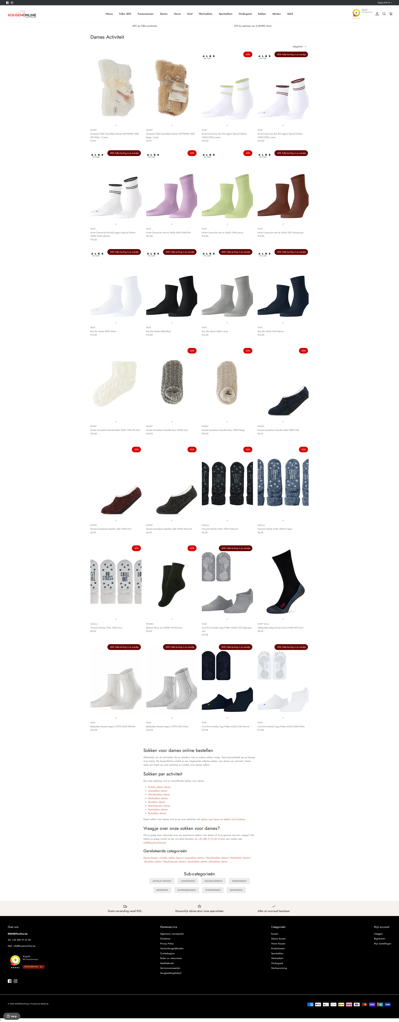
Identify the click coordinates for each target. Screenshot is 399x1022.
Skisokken (162, 890)
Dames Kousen (278, 938)
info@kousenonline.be (154, 842)
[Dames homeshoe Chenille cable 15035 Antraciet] (171, 482)
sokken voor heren (210, 819)
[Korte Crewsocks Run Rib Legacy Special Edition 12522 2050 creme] (283, 87)
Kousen (274, 933)
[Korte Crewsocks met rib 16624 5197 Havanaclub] (283, 186)
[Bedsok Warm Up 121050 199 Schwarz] (171, 581)
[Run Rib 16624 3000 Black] (171, 285)
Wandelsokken (213, 881)
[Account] (376, 14)
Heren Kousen (278, 943)
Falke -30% (125, 14)
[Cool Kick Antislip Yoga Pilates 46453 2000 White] (283, 680)
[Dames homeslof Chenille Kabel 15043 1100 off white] (116, 384)
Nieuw (109, 14)
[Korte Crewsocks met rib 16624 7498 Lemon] (227, 186)
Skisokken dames (156, 802)
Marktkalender (167, 963)
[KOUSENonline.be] (21, 13)
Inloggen (378, 933)
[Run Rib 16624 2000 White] (116, 285)
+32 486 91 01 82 (207, 839)
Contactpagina (167, 953)
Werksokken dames (158, 798)
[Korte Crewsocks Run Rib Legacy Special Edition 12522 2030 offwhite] (116, 186)
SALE (290, 14)
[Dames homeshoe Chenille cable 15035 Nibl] (283, 384)
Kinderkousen (278, 948)
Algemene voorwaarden (172, 933)
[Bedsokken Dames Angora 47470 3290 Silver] (171, 680)
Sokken (262, 14)
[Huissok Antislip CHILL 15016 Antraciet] (227, 482)
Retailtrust (44, 1003)
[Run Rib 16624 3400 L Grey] (227, 285)
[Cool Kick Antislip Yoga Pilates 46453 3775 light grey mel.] (227, 581)
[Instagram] (12, 3)
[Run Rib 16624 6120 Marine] (283, 285)
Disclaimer (165, 938)
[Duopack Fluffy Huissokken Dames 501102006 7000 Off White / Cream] (116, 87)
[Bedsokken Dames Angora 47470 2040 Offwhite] (116, 680)
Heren (177, 14)
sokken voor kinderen (234, 819)
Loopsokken (188, 881)
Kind (189, 14)
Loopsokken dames (157, 790)
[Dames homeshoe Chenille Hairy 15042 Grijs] (171, 384)
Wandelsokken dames (159, 794)
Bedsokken (236, 890)
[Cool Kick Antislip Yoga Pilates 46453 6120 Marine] (227, 680)
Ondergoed (245, 14)
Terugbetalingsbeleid (170, 973)
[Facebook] (7, 3)
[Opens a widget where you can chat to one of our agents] (11, 1016)
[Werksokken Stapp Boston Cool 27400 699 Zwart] (283, 581)
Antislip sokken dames (159, 787)
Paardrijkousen (187, 890)
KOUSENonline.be (22, 1003)
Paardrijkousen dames (159, 805)
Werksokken (205, 14)
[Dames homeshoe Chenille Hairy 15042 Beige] (227, 384)
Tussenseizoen (146, 14)
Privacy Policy (167, 943)
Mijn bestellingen (382, 943)
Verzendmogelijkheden (172, 948)
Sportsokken (225, 14)
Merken (276, 14)
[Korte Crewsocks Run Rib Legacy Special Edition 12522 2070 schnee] (227, 87)
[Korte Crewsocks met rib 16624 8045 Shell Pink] (171, 186)
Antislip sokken (162, 881)
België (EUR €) (384, 2)
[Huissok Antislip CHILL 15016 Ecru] (116, 581)
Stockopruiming (279, 968)
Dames (164, 14)
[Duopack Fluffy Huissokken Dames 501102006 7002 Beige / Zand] (171, 87)
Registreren (379, 938)
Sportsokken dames (158, 809)
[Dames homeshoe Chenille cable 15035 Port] (116, 482)
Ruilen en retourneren (171, 958)
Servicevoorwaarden (170, 968)
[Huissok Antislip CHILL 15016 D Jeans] (283, 482)
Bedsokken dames (157, 813)
